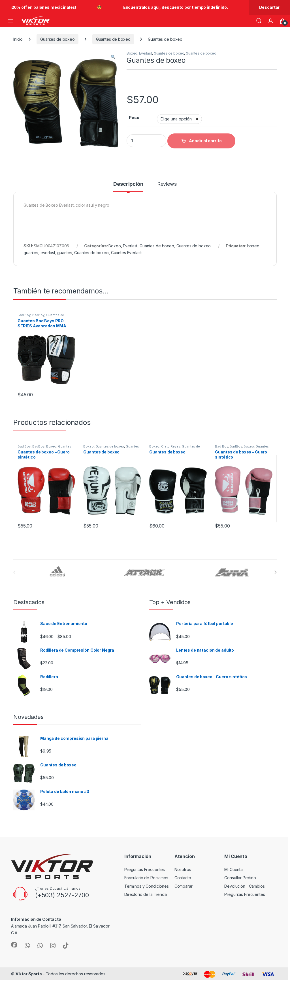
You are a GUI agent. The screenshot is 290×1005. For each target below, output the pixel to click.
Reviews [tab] (167, 184)
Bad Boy (24, 315)
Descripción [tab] (128, 184)
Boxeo (132, 53)
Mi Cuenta (233, 869)
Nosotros (182, 869)
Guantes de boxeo (57, 39)
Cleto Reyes (170, 446)
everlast (47, 252)
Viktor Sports (29, 973)
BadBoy (38, 315)
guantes (64, 252)
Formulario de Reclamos (146, 877)
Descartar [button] (269, 7)
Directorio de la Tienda (145, 894)
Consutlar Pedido (240, 877)
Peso (134, 117)
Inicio (18, 39)
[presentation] (275, 572)
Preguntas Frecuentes (144, 869)
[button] (113, 57)
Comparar (183, 886)
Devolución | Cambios (244, 886)
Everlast (145, 53)
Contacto (182, 877)
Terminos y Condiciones (146, 886)
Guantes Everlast (126, 252)
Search (259, 21)
